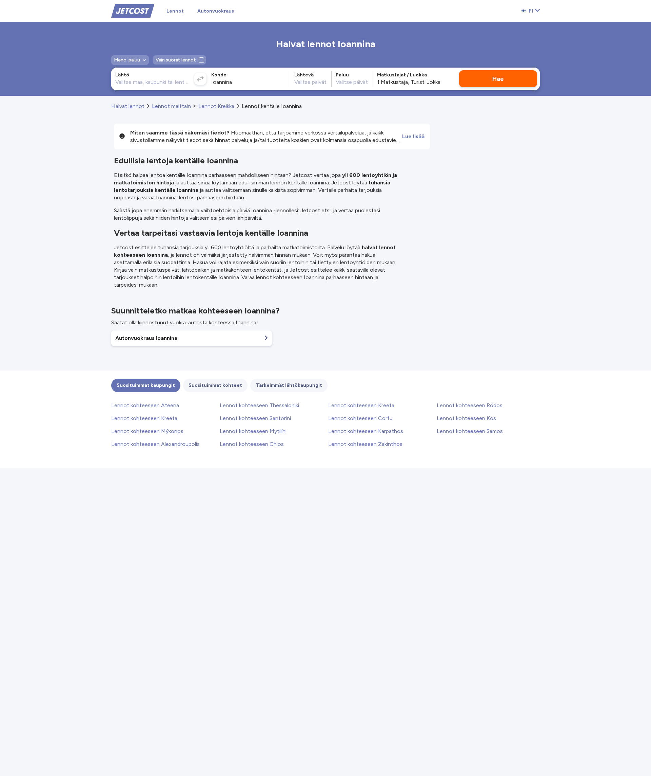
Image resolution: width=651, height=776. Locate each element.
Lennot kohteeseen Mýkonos (147, 431)
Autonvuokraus (215, 11)
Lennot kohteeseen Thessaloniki (259, 405)
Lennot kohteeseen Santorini (255, 418)
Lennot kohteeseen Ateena (145, 405)
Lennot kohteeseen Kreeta (361, 405)
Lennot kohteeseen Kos (466, 418)
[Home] (132, 10)
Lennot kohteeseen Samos (470, 431)
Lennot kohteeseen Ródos (469, 405)
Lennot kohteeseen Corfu (360, 418)
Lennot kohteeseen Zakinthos (365, 444)
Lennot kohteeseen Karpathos (365, 431)
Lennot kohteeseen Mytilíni (253, 431)
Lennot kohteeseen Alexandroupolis (155, 444)
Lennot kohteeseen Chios (252, 444)
